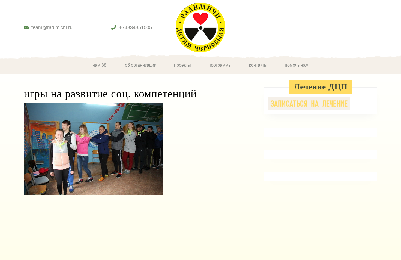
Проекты (182, 65)
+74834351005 (135, 27)
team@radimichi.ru (52, 27)
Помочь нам (297, 65)
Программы (220, 65)
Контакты (258, 65)
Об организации (141, 65)
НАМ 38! (99, 65)
